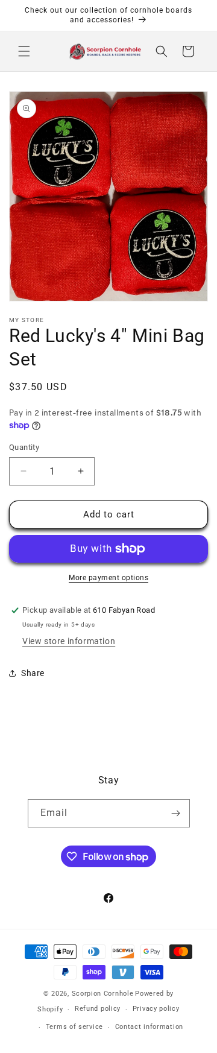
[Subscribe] (176, 813)
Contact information (149, 1027)
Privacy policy (156, 1009)
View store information (68, 641)
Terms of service (74, 1027)
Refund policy (98, 1009)
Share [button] (33, 673)
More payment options (108, 578)
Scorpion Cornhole (103, 994)
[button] (24, 51)
